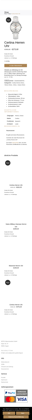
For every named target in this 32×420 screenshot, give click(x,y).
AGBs (2, 364)
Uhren (15, 85)
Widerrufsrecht (5, 362)
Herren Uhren (8, 85)
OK (9, 413)
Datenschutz (4, 382)
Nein (22, 413)
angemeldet (15, 142)
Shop (9, 13)
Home (5, 13)
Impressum (4, 379)
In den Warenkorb (15, 65)
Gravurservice (5, 369)
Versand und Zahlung (7, 366)
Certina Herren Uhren (18, 83)
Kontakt (3, 377)
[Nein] (30, 413)
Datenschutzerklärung (16, 417)
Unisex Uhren (21, 85)
